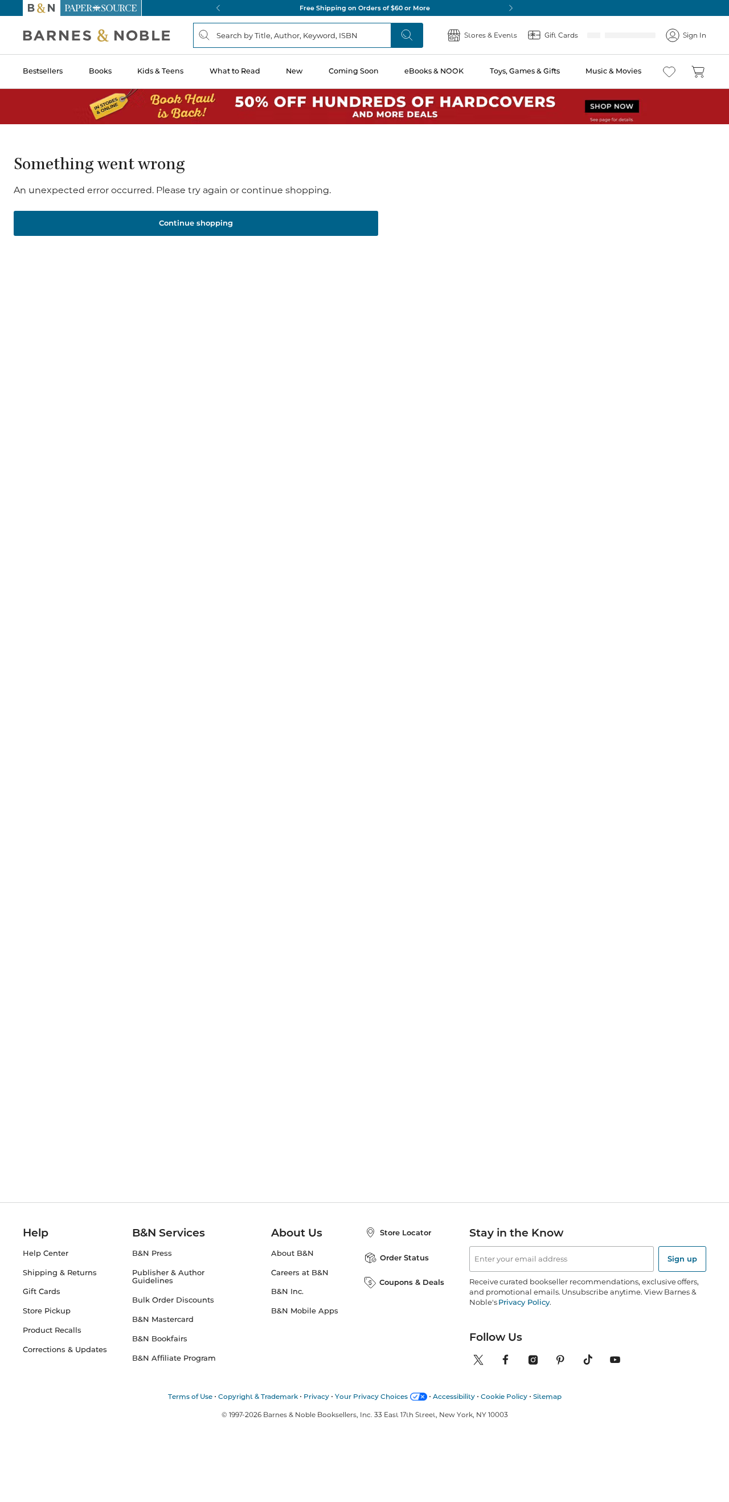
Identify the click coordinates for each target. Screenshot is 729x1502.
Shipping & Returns (60, 1269)
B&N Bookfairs (159, 1335)
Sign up (682, 1255)
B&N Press (152, 1250)
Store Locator (405, 1229)
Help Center (45, 1250)
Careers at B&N (300, 1269)
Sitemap (547, 1393)
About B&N (292, 1250)
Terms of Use (190, 1393)
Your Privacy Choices (371, 1393)
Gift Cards (41, 1288)
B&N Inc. (287, 1288)
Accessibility (454, 1393)
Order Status (404, 1254)
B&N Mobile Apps (304, 1307)
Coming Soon (354, 71)
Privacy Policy (523, 1298)
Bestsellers (43, 71)
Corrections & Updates (65, 1346)
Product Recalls (52, 1327)
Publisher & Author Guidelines (168, 1273)
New (294, 71)
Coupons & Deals (411, 1278)
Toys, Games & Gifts (525, 71)
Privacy (316, 1393)
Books (100, 71)
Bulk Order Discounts (173, 1296)
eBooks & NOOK (434, 71)
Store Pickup (47, 1307)
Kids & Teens (160, 71)
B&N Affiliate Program (174, 1354)
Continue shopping (196, 219)
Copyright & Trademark (258, 1393)
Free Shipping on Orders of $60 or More (365, 8)
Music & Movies (613, 71)
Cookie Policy (504, 1393)
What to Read (235, 71)
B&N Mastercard (163, 1316)
